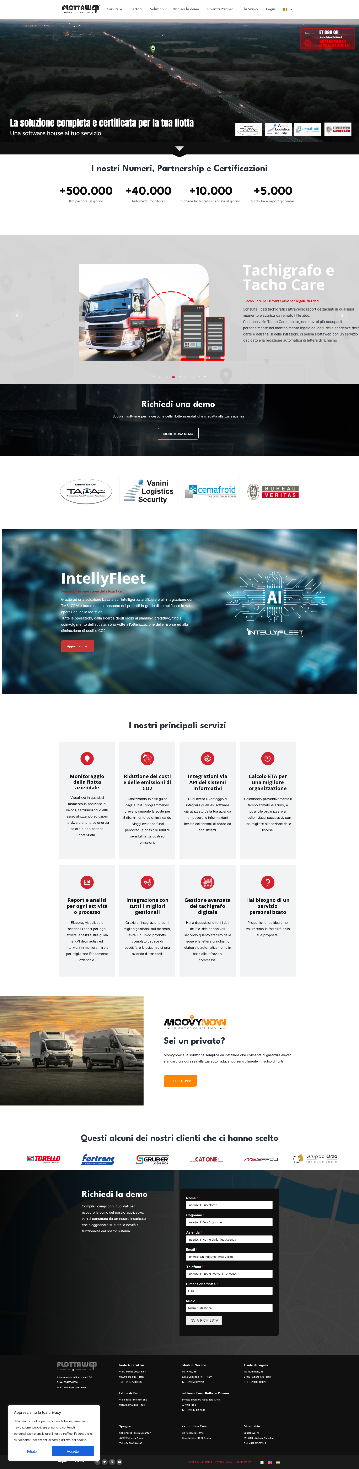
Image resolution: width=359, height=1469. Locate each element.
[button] (154, 377)
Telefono (195, 1267)
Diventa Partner (220, 9)
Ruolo (192, 1301)
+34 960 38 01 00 (133, 1443)
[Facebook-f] (97, 1462)
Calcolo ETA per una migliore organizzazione (268, 782)
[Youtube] (120, 1462)
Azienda (194, 1232)
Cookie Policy (243, 1461)
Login (270, 9)
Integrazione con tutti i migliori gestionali (147, 905)
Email (192, 1249)
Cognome (195, 1215)
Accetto (73, 1451)
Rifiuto (32, 1451)
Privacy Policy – (225, 1461)
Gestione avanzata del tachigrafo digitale (207, 905)
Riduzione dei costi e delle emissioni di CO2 (147, 782)
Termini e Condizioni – (201, 1461)
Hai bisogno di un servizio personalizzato (268, 905)
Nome (192, 1198)
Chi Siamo (249, 9)
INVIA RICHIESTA (203, 1320)
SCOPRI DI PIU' (180, 1081)
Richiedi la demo (186, 9)
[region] (54, 1433)
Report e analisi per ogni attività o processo (87, 905)
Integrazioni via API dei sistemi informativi (207, 782)
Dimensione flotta (202, 1284)
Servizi (112, 9)
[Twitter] (105, 1462)
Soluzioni (157, 9)
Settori (136, 9)
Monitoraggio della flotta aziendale (87, 782)
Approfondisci (78, 646)
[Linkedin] (112, 1462)
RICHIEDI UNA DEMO (178, 434)
